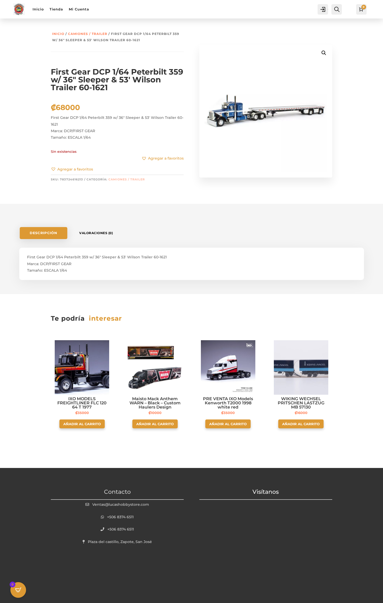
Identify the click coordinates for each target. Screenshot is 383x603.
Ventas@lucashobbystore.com (120, 504)
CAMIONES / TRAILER (87, 34)
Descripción (43, 233)
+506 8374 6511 (120, 517)
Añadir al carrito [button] (82, 424)
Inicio (58, 34)
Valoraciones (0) (96, 233)
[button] (72, 169)
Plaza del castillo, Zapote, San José (120, 541)
